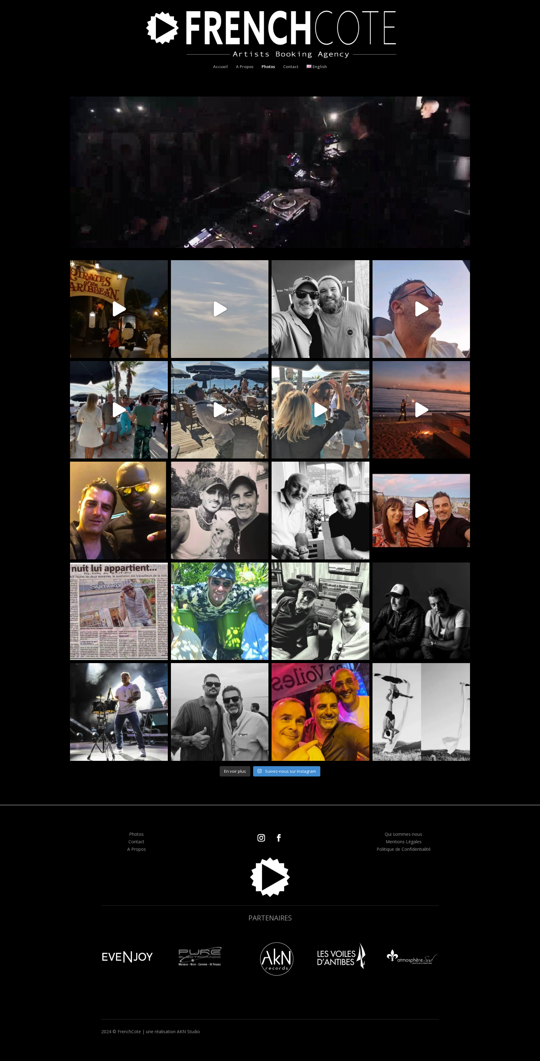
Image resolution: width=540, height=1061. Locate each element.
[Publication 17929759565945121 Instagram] (421, 410)
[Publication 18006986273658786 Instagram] (320, 309)
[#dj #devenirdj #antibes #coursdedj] (220, 309)
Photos (268, 66)
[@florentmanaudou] (220, 712)
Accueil (220, 66)
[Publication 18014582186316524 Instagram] (220, 611)
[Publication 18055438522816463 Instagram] (220, 510)
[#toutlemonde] (119, 410)
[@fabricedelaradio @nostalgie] (320, 712)
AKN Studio (188, 1031)
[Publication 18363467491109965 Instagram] (119, 712)
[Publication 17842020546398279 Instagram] (119, 309)
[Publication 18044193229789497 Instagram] (119, 611)
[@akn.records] (320, 611)
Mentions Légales (404, 842)
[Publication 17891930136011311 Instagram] (320, 510)
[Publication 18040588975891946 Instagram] (421, 510)
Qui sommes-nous (403, 834)
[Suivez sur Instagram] (261, 837)
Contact (290, 66)
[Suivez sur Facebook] (278, 837)
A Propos (244, 66)
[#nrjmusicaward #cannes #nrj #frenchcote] (421, 309)
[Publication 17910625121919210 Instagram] (119, 510)
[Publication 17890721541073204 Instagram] (421, 712)
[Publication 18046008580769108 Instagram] (421, 611)
